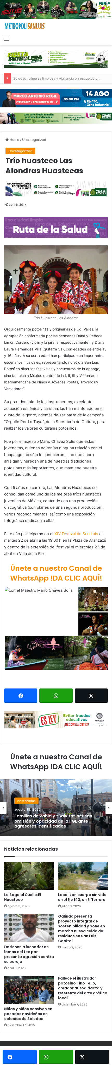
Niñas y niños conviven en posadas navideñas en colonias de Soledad (28, 1013)
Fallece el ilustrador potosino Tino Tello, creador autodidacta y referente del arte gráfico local (82, 988)
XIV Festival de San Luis (76, 533)
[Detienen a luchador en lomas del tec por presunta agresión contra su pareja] (29, 928)
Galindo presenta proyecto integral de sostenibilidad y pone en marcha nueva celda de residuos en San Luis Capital (81, 928)
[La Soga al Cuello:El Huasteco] (29, 876)
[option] (56, 807)
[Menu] (6, 39)
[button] (56, 279)
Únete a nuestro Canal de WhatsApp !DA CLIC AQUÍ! (56, 573)
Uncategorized (34, 139)
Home (14, 139)
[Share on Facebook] (20, 695)
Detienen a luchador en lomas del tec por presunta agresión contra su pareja (29, 954)
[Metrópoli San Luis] (25, 26)
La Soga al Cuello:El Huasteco (22, 897)
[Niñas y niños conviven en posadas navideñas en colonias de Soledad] (29, 990)
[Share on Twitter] (91, 695)
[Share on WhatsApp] (55, 695)
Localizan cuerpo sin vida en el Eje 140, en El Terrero (82, 897)
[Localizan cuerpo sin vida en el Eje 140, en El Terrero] (83, 876)
